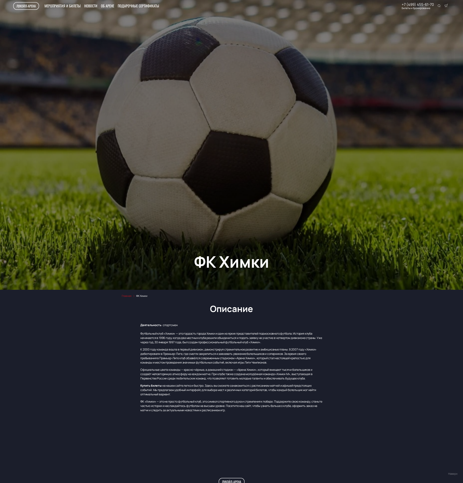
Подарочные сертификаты (138, 6)
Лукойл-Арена (26, 6)
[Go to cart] (446, 6)
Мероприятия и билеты (62, 6)
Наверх (453, 474)
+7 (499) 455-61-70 (418, 4)
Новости (90, 6)
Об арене (107, 6)
